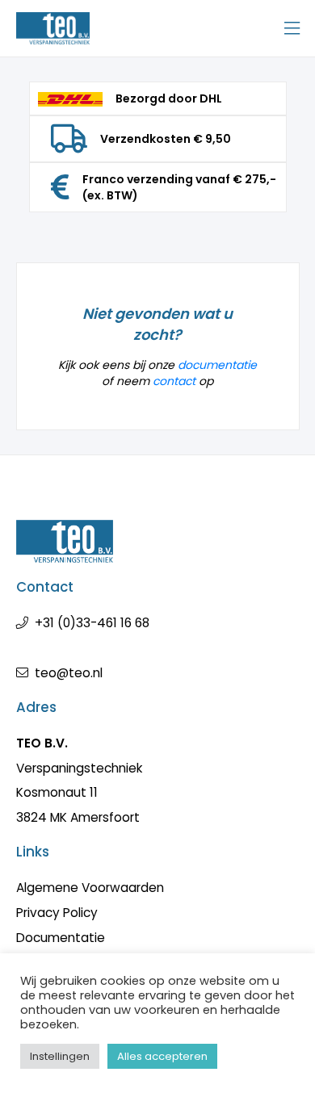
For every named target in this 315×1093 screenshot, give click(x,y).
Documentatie (60, 937)
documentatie (217, 365)
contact (174, 381)
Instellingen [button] (60, 1056)
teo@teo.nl (69, 672)
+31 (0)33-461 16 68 (92, 622)
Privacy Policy (57, 912)
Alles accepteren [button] (162, 1056)
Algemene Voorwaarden (90, 887)
